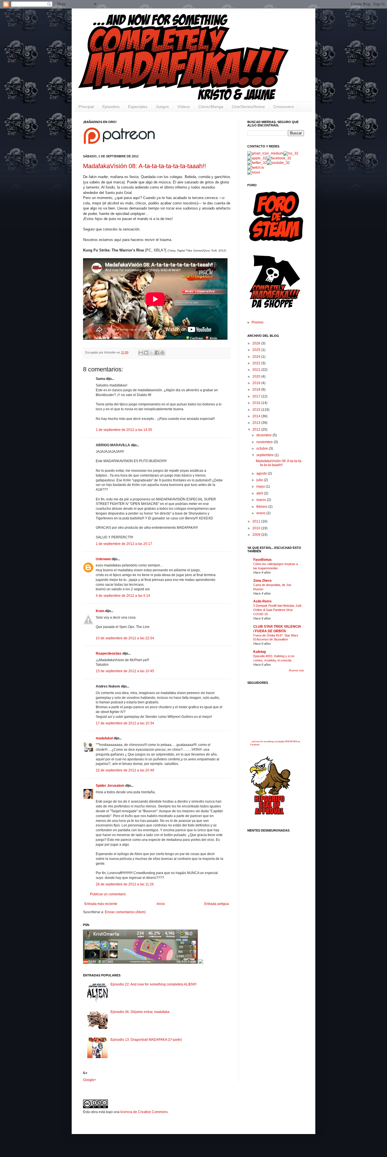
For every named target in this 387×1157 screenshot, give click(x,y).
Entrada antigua (216, 904)
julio (260, 480)
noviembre (265, 442)
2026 (256, 343)
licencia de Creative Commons (144, 1112)
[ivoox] (253, 172)
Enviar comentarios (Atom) (125, 912)
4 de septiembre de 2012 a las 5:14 (123, 596)
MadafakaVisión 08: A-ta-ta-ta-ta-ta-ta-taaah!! (144, 166)
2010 (256, 528)
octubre (262, 448)
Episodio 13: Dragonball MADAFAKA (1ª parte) (146, 1040)
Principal (86, 106)
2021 (256, 370)
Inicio (161, 904)
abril (260, 493)
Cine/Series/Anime (248, 106)
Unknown (103, 559)
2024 (256, 357)
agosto (262, 473)
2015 (256, 410)
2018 (256, 390)
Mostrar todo (296, 670)
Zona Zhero (262, 581)
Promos (257, 322)
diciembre (264, 435)
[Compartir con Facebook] (157, 353)
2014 (256, 416)
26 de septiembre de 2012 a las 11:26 (125, 884)
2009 (256, 535)
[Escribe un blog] (146, 353)
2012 (256, 430)
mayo (261, 486)
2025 (256, 350)
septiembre (265, 455)
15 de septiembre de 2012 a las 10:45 (125, 671)
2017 (256, 396)
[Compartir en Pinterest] (162, 353)
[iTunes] (257, 158)
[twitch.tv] (255, 168)
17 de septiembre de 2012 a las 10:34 (125, 723)
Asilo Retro (262, 601)
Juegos (162, 106)
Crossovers (283, 106)
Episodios (111, 106)
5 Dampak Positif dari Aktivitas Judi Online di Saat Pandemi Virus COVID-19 (277, 610)
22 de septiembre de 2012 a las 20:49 (125, 770)
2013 (256, 423)
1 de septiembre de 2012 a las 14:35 (124, 430)
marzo (261, 500)
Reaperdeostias (109, 653)
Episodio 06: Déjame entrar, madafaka (139, 1012)
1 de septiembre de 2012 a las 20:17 (124, 544)
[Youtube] (278, 163)
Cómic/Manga (210, 106)
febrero (262, 507)
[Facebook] (279, 158)
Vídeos (183, 106)
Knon (100, 611)
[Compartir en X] (151, 353)
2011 (256, 521)
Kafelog (259, 652)
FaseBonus (262, 560)
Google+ (89, 1080)
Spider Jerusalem (110, 786)
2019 (256, 383)
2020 (256, 376)
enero (261, 513)
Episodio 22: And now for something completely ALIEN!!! (153, 984)
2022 (256, 363)
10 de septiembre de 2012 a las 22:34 (125, 638)
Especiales (137, 106)
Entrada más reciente (100, 904)
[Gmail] (265, 153)
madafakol (104, 738)
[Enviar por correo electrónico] (141, 353)
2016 (256, 403)
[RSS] (290, 153)
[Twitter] (257, 163)
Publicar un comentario (108, 894)
